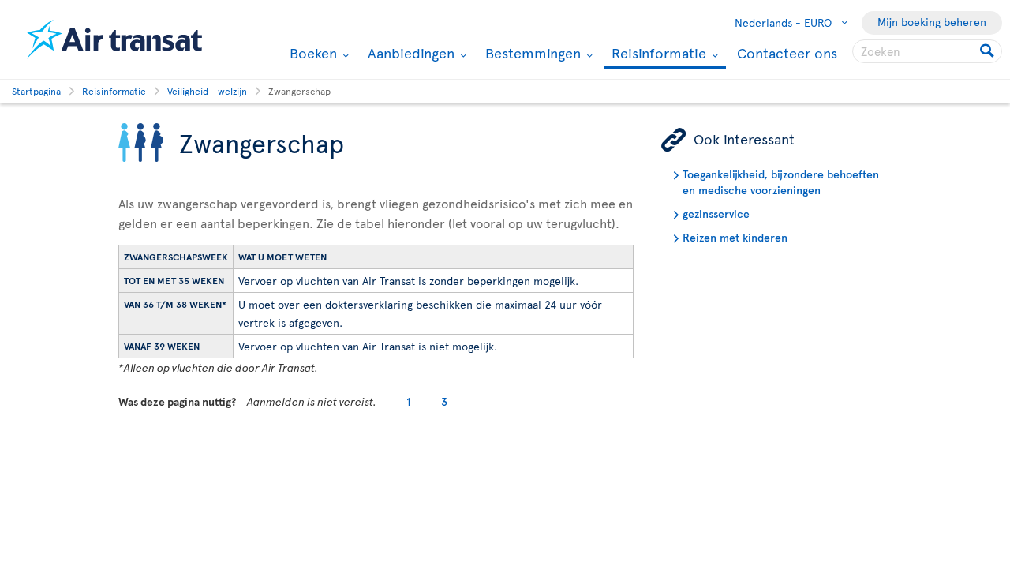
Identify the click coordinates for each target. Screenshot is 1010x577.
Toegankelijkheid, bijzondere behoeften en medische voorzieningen (781, 182)
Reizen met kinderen (735, 237)
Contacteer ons (787, 52)
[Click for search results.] (988, 51)
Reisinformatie (657, 54)
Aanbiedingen (409, 52)
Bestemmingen (531, 52)
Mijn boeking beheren (931, 21)
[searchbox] (927, 51)
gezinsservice (716, 213)
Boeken (311, 52)
